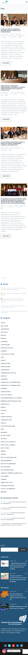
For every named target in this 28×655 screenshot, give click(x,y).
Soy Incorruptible (7, 470)
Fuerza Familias (6, 416)
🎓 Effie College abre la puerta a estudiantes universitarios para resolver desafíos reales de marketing (12, 300)
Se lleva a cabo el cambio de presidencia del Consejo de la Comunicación (10, 30)
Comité (3, 360)
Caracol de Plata (7, 347)
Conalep (4, 376)
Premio (3, 451)
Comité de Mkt (6, 363)
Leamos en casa (6, 419)
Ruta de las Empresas (8, 463)
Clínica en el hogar (7, 354)
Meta (2, 429)
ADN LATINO (4, 326)
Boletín (13, 34)
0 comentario (4, 37)
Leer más (6, 63)
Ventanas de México (7, 485)
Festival (4, 410)
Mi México (4, 432)
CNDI (2, 357)
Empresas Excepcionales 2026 (11, 401)
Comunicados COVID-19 (8, 373)
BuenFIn (3, 338)
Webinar (3, 492)
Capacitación (5, 344)
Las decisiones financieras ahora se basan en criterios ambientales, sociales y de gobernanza (13, 143)
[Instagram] (4, 651)
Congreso (4, 379)
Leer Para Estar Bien (8, 426)
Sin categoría (5, 466)
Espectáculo (5, 404)
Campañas (17, 92)
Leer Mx (3, 423)
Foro (2, 413)
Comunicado (5, 369)
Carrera (4, 351)
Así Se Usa (4, 332)
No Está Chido (5, 435)
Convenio (4, 388)
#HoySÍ (3, 322)
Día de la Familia (6, 394)
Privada (3, 454)
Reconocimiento (6, 460)
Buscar (3, 545)
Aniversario (5, 329)
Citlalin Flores (6, 523)
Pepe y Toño (5, 448)
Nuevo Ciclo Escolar (8, 441)
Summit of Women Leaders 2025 (11, 473)
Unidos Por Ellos (4, 93)
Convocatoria (6, 391)
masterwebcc (6, 34)
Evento (3, 407)
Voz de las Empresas (8, 488)
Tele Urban (5, 476)
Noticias (23, 35)
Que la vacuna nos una (8, 457)
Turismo (3, 479)
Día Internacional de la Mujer (11, 398)
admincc (4, 205)
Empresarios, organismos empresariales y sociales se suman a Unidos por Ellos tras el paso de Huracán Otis (13, 88)
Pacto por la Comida (8, 445)
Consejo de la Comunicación (14, 35)
